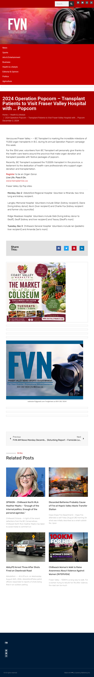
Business (6, 62)
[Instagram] (87, 2)
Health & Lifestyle (10, 67)
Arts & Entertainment (11, 57)
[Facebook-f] (78, 2)
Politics (5, 76)
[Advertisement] (75, 25)
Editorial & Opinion (10, 72)
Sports (5, 52)
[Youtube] (82, 2)
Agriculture (7, 81)
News (4, 48)
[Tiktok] (91, 2)
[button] (58, 248)
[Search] (71, 4)
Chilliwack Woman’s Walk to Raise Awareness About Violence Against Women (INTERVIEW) (66, 571)
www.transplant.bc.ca (17, 180)
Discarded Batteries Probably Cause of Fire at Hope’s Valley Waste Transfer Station (68, 506)
